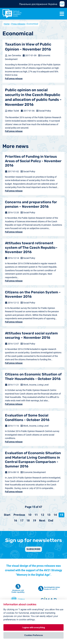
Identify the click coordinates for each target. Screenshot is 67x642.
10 (29, 514)
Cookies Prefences (33, 635)
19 (34, 520)
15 (61, 514)
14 (55, 514)
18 (28, 520)
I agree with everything (33, 627)
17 (21, 520)
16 (15, 520)
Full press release (14, 78)
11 (36, 514)
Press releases (18, 24)
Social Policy (45, 111)
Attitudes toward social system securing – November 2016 (31, 335)
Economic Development (34, 472)
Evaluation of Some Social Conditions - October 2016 (27, 417)
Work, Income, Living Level (35, 384)
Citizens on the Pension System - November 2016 (33, 294)
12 (42, 514)
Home (7, 24)
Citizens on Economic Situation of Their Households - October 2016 (33, 376)
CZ (62, 3)
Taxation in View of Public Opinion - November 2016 (28, 46)
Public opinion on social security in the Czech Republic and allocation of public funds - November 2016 (33, 97)
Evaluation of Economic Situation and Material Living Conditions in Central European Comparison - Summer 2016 (33, 459)
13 (48, 514)
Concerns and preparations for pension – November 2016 (31, 204)
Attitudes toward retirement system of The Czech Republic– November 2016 (31, 247)
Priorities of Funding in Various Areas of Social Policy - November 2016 (33, 160)
